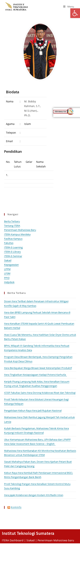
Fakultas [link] (8, 243)
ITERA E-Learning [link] (13, 247)
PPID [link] (6, 277)
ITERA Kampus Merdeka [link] (17, 234)
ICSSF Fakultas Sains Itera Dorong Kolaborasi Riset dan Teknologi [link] (40, 392)
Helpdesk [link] (9, 282)
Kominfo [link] (16, 507)
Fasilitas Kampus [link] (13, 238)
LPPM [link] (7, 269)
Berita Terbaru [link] (12, 221)
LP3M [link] (7, 273)
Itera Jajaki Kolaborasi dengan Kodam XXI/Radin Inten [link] (33, 495)
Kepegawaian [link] (11, 264)
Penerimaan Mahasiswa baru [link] (56, 540)
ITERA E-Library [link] (12, 251)
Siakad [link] (7, 260)
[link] (75, 13)
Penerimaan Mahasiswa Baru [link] (20, 230)
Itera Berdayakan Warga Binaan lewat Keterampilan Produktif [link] (38, 368)
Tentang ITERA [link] (12, 225)
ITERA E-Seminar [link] (13, 256)
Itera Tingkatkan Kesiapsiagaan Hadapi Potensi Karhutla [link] (35, 374)
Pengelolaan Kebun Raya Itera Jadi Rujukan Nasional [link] (33, 410)
